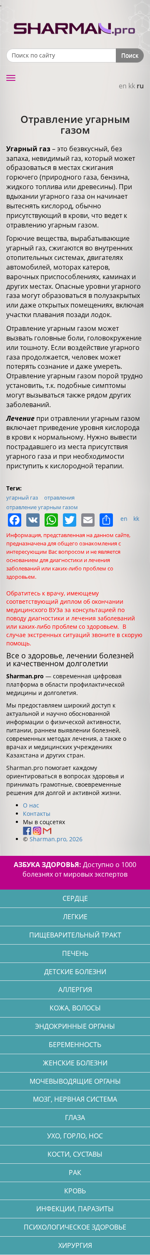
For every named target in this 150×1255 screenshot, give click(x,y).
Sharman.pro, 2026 (56, 839)
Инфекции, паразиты (75, 1208)
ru (140, 85)
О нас (31, 805)
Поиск (129, 55)
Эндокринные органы (75, 1026)
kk (131, 85)
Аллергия (75, 989)
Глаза (75, 1117)
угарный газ (22, 497)
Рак (75, 1172)
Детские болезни (75, 971)
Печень (75, 953)
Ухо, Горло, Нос (75, 1135)
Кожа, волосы (75, 1007)
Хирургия (75, 1245)
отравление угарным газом (42, 507)
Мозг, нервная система (75, 1099)
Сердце (75, 898)
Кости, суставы (75, 1154)
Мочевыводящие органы (75, 1081)
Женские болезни (75, 1063)
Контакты (36, 814)
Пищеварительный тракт (75, 935)
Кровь (75, 1190)
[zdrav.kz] (75, 27)
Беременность (75, 1044)
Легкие (75, 916)
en (123, 85)
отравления (59, 497)
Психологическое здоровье (75, 1227)
